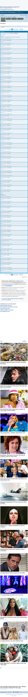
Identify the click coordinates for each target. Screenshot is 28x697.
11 (3, 98)
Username (2, 31)
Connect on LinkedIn (6, 299)
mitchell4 (8, 264)
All (6, 26)
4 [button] (16, 29)
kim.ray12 (8, 106)
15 (3, 131)
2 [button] (13, 29)
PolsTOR (8, 212)
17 (3, 65)
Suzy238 (8, 245)
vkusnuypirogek (9, 269)
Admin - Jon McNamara (14, 33)
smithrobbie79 (9, 167)
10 (3, 93)
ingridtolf (8, 139)
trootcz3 (8, 191)
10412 (4, 34)
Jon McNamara (8, 285)
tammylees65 (9, 226)
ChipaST (8, 259)
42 (3, 41)
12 (3, 145)
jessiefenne (8, 198)
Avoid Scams (10, 9)
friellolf (8, 250)
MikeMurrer (9, 186)
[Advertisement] (10, 3)
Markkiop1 (8, 217)
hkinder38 (8, 125)
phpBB (11, 694)
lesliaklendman (9, 172)
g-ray (8, 240)
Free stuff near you (5, 311)
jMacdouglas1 (9, 40)
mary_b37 (8, 54)
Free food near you (5, 308)
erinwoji (8, 92)
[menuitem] (3, 15)
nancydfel (8, 59)
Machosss (8, 177)
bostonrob (8, 158)
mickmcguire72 (9, 120)
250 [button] (20, 29)
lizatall (8, 115)
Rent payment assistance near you (8, 306)
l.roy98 (8, 134)
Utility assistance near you (6, 309)
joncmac (8, 49)
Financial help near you (6, 305)
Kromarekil (8, 231)
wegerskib (8, 82)
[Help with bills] (14, 12)
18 (3, 79)
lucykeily (8, 73)
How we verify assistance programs (15, 298)
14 (3, 46)
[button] (10, 29)
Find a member (3, 26)
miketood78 (9, 68)
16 (3, 107)
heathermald (9, 87)
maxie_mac (9, 148)
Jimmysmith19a (9, 144)
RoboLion (8, 207)
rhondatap (8, 101)
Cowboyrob (9, 153)
